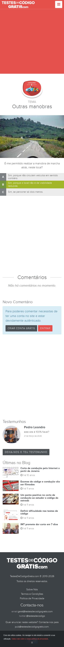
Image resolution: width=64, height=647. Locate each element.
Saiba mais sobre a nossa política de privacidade (30, 639)
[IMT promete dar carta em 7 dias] (11, 528)
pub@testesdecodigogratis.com (32, 626)
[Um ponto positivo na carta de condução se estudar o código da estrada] (11, 499)
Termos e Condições (32, 593)
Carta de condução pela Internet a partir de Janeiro (40, 469)
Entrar (45, 328)
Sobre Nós (32, 589)
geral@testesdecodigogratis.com (35, 611)
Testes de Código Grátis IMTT (18, 4)
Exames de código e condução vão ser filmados (40, 483)
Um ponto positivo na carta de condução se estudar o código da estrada (39, 498)
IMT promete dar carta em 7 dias (39, 524)
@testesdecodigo (35, 615)
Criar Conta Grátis (21, 328)
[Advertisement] (32, 41)
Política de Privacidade (32, 598)
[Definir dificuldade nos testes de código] (11, 515)
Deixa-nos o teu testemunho (26, 452)
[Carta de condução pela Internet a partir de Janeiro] (11, 472)
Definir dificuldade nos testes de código (39, 512)
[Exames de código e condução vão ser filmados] (11, 485)
